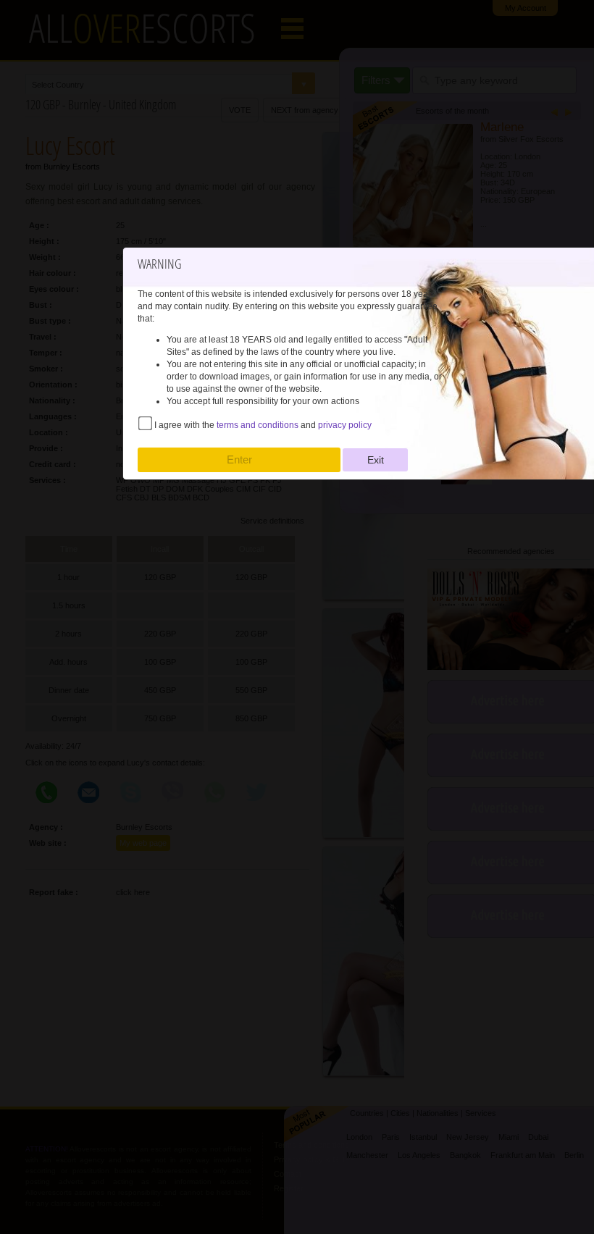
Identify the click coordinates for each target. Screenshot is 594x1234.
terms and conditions (257, 425)
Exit (375, 460)
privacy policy (345, 425)
